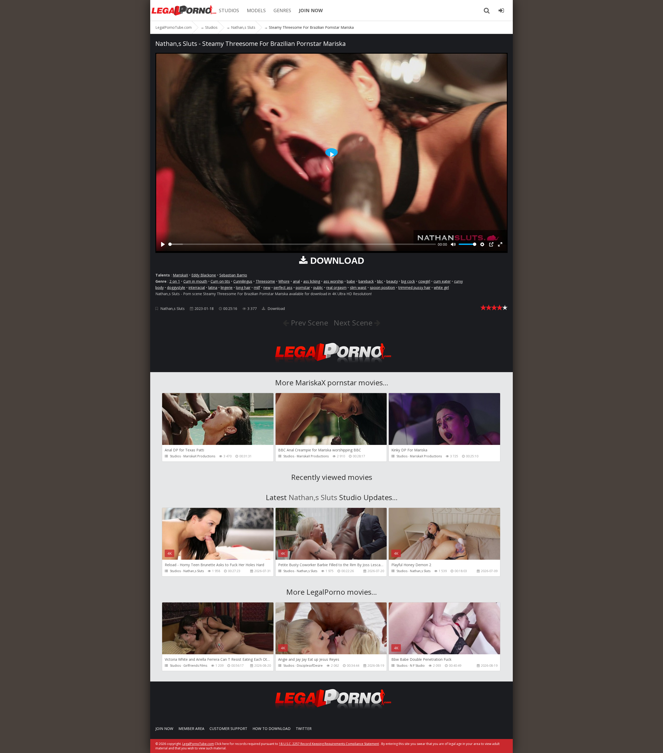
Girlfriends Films (195, 665)
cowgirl (424, 281)
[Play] (163, 244)
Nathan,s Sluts (172, 308)
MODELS (256, 10)
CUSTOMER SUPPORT (228, 728)
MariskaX (180, 275)
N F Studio (417, 665)
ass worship (333, 281)
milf (257, 287)
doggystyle (176, 287)
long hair (243, 287)
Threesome (265, 281)
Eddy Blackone (203, 275)
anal (296, 281)
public (318, 287)
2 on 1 (174, 281)
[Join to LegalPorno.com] (331, 364)
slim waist (358, 287)
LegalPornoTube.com (184, 10)
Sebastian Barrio (233, 275)
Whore (284, 281)
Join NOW (164, 728)
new (266, 287)
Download (275, 308)
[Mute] (453, 244)
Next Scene (354, 323)
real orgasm (336, 287)
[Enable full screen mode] (500, 244)
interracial (197, 287)
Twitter (304, 728)
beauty (392, 281)
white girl (441, 287)
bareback (366, 281)
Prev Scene (308, 323)
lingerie (227, 287)
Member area (191, 728)
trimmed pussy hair (414, 287)
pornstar (303, 287)
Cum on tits (220, 281)
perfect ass (283, 287)
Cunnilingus (242, 281)
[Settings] (482, 244)
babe (351, 281)
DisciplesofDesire (310, 665)
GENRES (282, 10)
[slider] (302, 244)
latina (212, 287)
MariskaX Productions (199, 456)
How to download (272, 728)
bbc (380, 281)
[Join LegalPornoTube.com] (501, 10)
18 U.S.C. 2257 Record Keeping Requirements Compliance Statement (329, 744)
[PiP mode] (491, 244)
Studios (175, 456)
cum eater (442, 281)
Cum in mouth (195, 281)
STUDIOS (229, 10)
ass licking (311, 281)
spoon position (382, 287)
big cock (408, 281)
